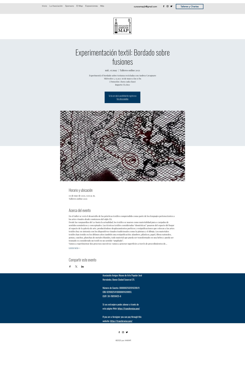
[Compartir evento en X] (76, 267)
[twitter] (171, 6)
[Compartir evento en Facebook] (70, 267)
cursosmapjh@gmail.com (145, 6)
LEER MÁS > (74, 248)
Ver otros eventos (122, 98)
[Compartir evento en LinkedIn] (82, 267)
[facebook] (163, 6)
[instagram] (167, 6)
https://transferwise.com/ (129, 308)
